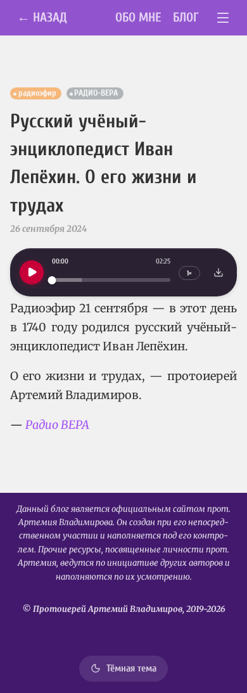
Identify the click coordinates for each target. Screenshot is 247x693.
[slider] (111, 280)
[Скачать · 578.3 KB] (218, 272)
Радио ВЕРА (57, 424)
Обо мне (138, 17)
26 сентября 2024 (48, 228)
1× (189, 273)
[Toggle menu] (223, 18)
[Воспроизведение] (32, 272)
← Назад (42, 17)
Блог (186, 17)
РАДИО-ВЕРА (96, 93)
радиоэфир (37, 93)
